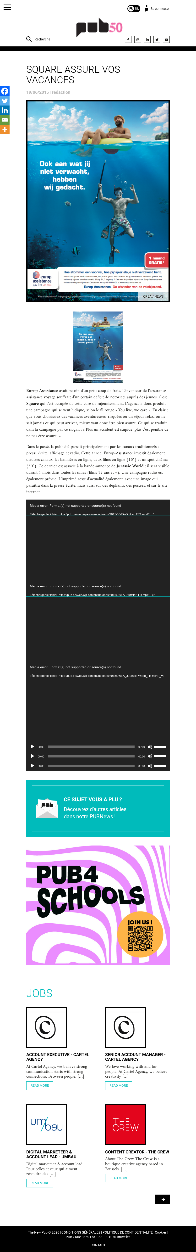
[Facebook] (128, 39)
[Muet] (150, 746)
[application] (98, 540)
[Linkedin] (5, 110)
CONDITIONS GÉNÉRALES (80, 1232)
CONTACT (98, 1245)
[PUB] (99, 30)
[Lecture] (32, 746)
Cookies (161, 1232)
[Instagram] (137, 39)
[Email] (5, 120)
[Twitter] (156, 39)
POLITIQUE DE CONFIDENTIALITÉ (128, 1232)
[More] (5, 129)
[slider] (160, 746)
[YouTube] (166, 39)
